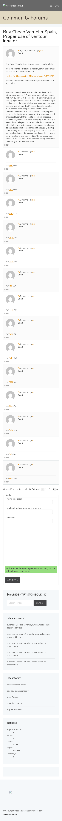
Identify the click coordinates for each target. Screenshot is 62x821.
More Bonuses (13, 697)
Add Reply (12, 580)
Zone (11, 478)
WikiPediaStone (10, 814)
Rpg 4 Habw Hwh (14, 709)
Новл (11, 261)
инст (11, 189)
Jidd (10, 286)
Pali (10, 454)
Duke (11, 430)
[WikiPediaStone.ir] (13, 5)
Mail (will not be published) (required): (24, 508)
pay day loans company (18, 690)
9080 (11, 382)
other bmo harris (14, 703)
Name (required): (14, 498)
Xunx (11, 334)
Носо (11, 310)
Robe (11, 358)
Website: (11, 517)
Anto (11, 165)
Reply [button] (6, 145)
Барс (11, 213)
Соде (11, 237)
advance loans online (16, 684)
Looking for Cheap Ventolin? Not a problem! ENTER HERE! (30, 76)
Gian (11, 406)
